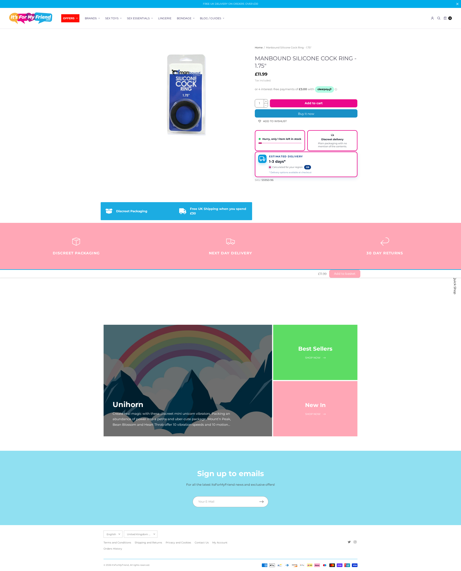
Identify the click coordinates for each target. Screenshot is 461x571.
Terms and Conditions (117, 542)
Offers (69, 18)
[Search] (438, 18)
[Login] (432, 18)
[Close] (457, 4)
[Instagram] (355, 542)
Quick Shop (455, 285)
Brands (91, 18)
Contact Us (202, 542)
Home (259, 47)
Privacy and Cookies (178, 542)
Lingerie (164, 18)
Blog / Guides (210, 18)
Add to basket (344, 273)
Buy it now (306, 114)
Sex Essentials (138, 18)
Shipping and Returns (148, 542)
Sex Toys (111, 18)
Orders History (113, 548)
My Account (219, 542)
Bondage (184, 18)
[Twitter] (349, 542)
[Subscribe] (263, 501)
